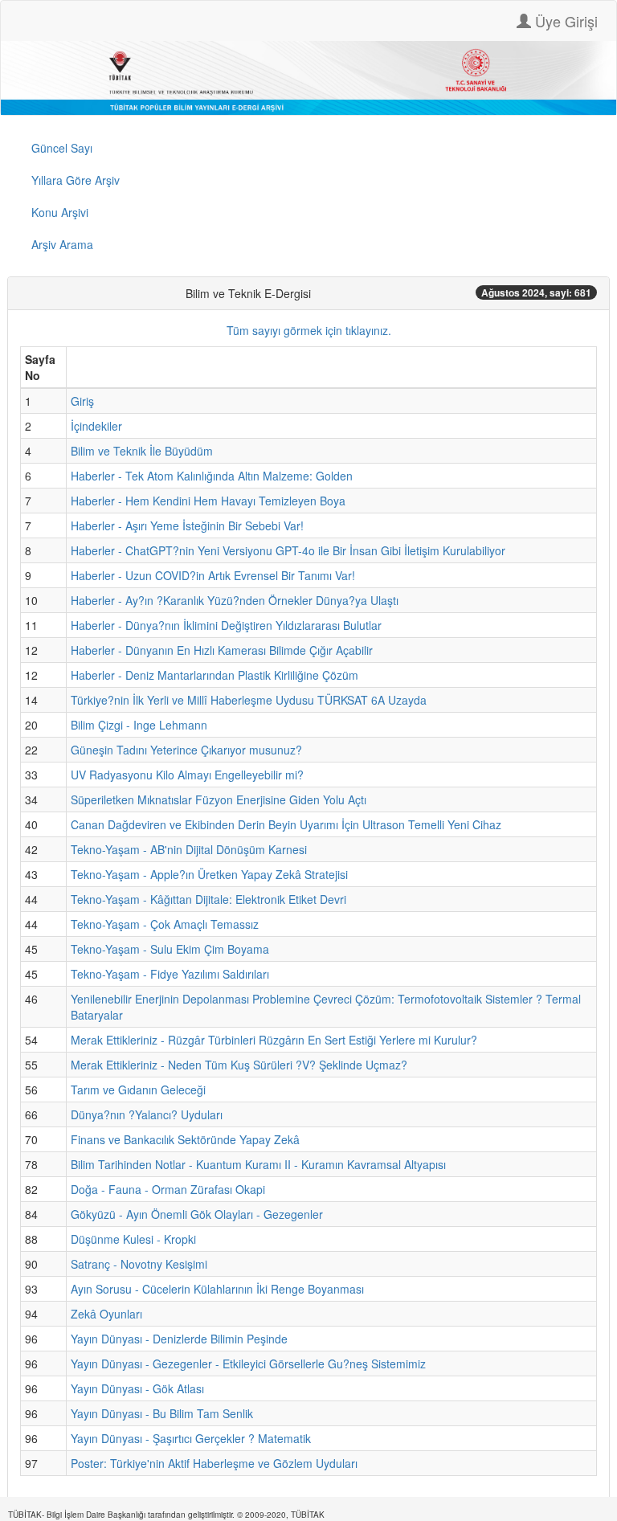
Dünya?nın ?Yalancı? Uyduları (147, 1114)
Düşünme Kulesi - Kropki (133, 1239)
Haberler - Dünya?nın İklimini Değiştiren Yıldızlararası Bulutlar (226, 625)
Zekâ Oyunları (106, 1314)
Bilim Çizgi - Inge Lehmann (139, 725)
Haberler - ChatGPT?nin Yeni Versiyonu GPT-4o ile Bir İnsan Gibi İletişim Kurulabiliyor (288, 550)
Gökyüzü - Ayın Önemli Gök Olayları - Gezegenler (197, 1214)
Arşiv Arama (62, 244)
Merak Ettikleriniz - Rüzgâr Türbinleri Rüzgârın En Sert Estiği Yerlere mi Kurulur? (274, 1040)
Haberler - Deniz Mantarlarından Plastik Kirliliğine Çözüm (214, 675)
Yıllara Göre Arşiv (75, 180)
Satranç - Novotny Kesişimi (139, 1264)
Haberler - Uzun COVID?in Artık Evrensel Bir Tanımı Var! (213, 575)
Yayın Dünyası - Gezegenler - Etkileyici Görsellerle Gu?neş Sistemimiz (248, 1363)
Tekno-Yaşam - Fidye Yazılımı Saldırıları (170, 974)
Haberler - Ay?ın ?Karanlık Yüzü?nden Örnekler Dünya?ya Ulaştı (234, 600)
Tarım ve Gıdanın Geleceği (138, 1089)
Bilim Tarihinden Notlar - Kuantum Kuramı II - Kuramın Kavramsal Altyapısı (258, 1164)
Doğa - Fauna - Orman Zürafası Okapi (168, 1189)
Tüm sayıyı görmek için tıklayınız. (309, 330)
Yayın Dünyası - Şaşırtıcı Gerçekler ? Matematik (191, 1438)
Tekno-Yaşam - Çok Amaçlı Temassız (165, 924)
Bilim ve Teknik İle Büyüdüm (142, 451)
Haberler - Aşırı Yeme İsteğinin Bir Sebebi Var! (187, 525)
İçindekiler (96, 426)
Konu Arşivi (59, 212)
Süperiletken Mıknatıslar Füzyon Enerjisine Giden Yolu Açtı (218, 799)
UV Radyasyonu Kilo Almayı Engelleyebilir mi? (187, 775)
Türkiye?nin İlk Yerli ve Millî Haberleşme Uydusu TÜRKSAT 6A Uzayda (249, 700)
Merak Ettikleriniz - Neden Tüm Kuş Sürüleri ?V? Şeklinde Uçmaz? (239, 1065)
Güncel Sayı (61, 148)
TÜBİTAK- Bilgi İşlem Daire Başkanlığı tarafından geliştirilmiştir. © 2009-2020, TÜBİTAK (166, 1514)
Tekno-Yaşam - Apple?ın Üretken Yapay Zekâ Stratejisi (209, 874)
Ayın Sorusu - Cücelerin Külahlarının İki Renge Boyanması (217, 1289)
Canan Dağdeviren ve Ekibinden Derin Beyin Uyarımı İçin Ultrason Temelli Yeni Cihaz (286, 824)
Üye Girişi (564, 20)
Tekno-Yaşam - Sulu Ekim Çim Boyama (170, 949)
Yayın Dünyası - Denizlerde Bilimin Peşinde (179, 1339)
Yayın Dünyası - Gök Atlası (137, 1388)
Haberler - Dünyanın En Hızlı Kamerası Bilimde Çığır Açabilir (222, 650)
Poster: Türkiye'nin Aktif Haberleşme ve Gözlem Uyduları (214, 1463)
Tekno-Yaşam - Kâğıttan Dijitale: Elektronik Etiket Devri (208, 899)
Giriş (82, 401)
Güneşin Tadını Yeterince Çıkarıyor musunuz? (186, 750)
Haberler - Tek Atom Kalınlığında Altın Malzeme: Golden (212, 476)
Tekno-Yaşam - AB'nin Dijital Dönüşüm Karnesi (189, 849)
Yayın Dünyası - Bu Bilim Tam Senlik (162, 1413)
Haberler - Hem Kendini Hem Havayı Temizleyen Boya (208, 501)
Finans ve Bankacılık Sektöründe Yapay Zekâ (185, 1139)
